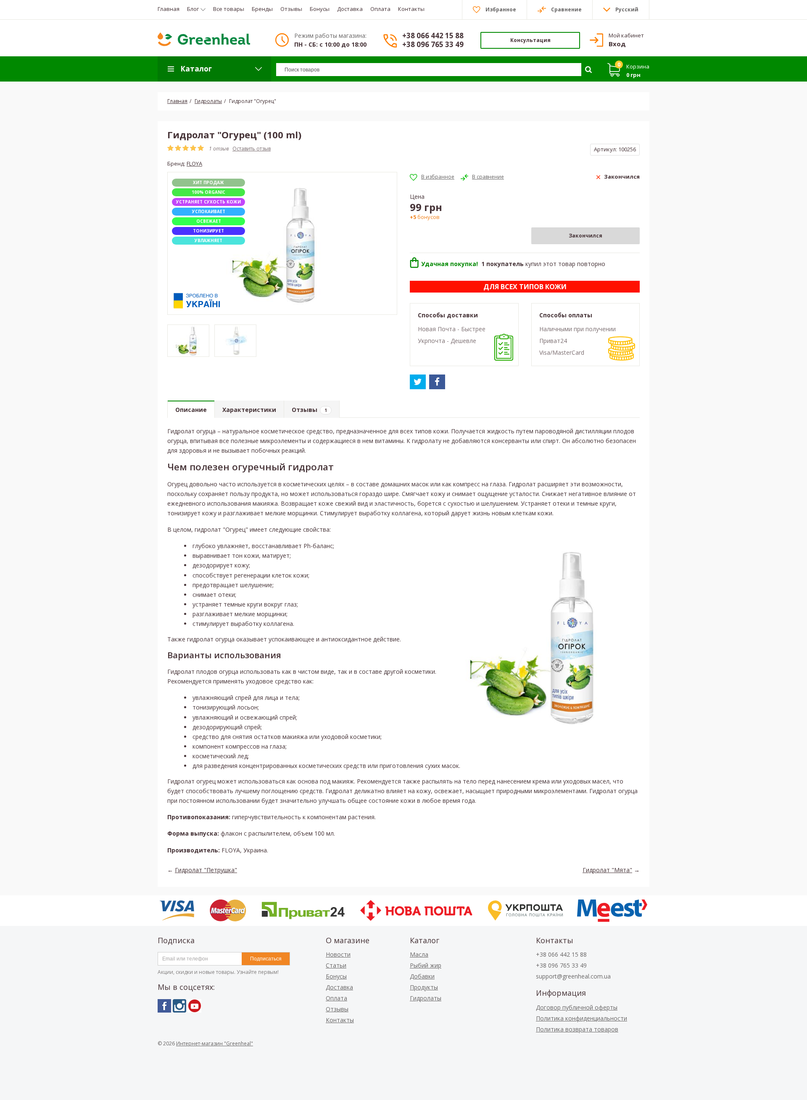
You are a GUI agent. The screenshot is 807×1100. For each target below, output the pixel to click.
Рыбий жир (425, 965)
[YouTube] (194, 1006)
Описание (191, 410)
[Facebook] (164, 1006)
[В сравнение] (482, 177)
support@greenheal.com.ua (573, 976)
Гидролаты (425, 998)
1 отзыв (219, 148)
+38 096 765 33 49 (433, 44)
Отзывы (309, 410)
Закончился (585, 235)
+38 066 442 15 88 (433, 35)
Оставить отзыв (251, 148)
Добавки (422, 976)
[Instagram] (179, 1006)
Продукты (424, 987)
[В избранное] (432, 177)
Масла (419, 954)
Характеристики (249, 410)
